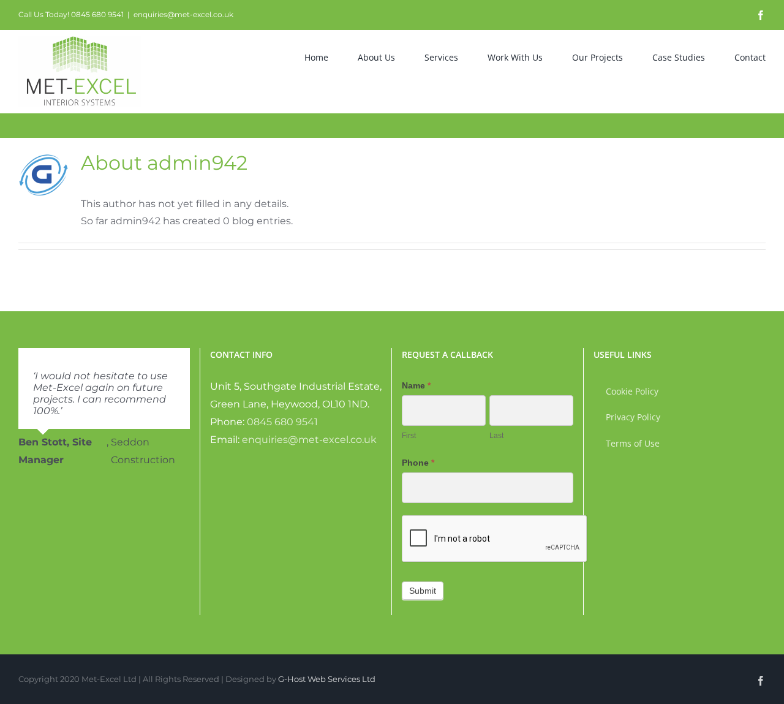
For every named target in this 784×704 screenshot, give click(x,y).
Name (416, 385)
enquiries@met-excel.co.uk (183, 14)
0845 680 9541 (282, 422)
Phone (418, 462)
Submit (422, 591)
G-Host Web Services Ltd (326, 679)
